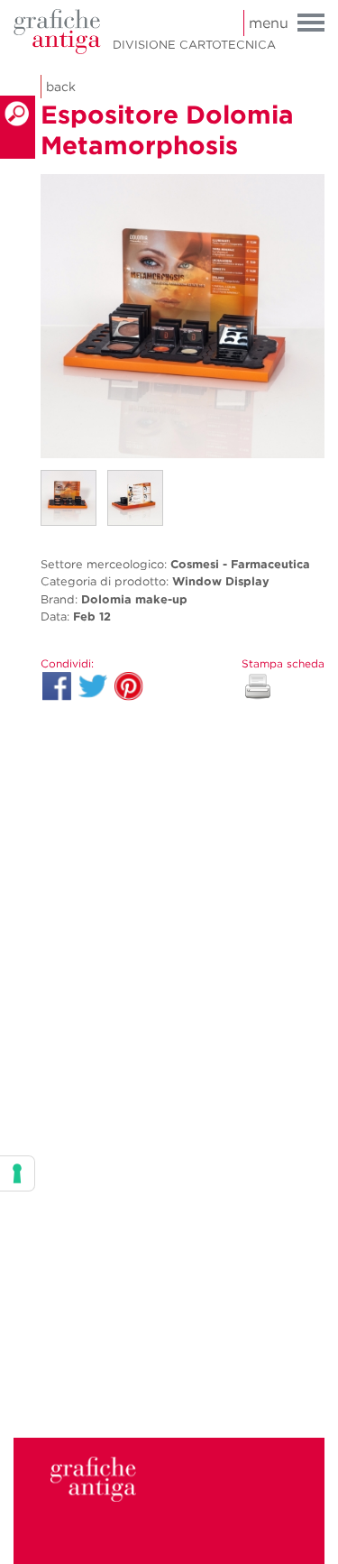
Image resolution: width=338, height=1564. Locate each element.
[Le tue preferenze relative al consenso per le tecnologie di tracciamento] (17, 1173)
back (61, 86)
